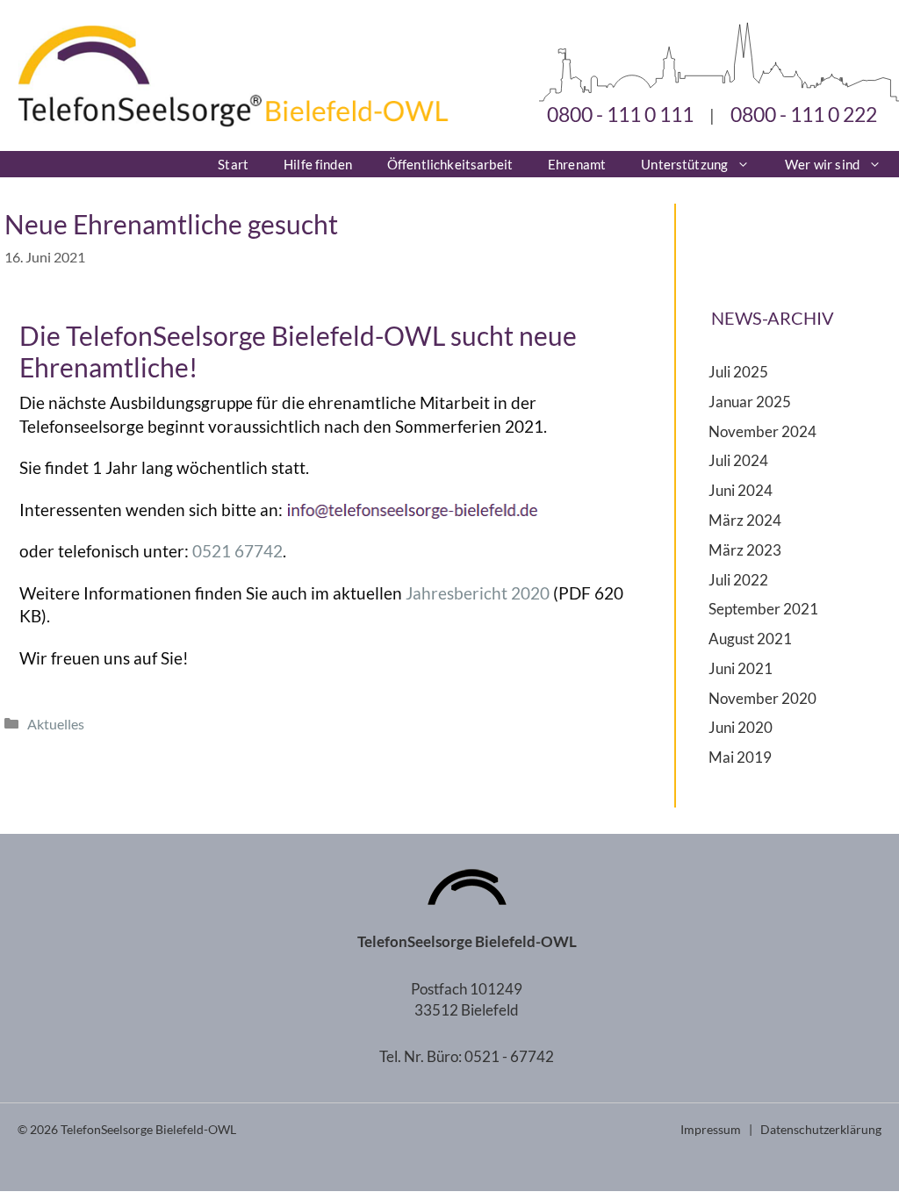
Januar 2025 (749, 401)
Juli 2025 (738, 372)
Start (233, 164)
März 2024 (744, 520)
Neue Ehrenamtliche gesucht (171, 224)
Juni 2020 (740, 727)
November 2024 (762, 431)
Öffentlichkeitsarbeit (450, 164)
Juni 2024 (740, 490)
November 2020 (762, 698)
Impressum (710, 1129)
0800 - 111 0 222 (803, 114)
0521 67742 (237, 551)
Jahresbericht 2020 (478, 593)
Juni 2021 (740, 668)
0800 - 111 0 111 (620, 114)
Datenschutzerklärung (820, 1129)
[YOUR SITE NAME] (225, 121)
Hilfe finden (318, 164)
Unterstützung (684, 164)
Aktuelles (55, 723)
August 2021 (750, 638)
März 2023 (744, 550)
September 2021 (763, 609)
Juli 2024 (738, 460)
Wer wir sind (822, 164)
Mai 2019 (740, 757)
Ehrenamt (577, 164)
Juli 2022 (738, 580)
